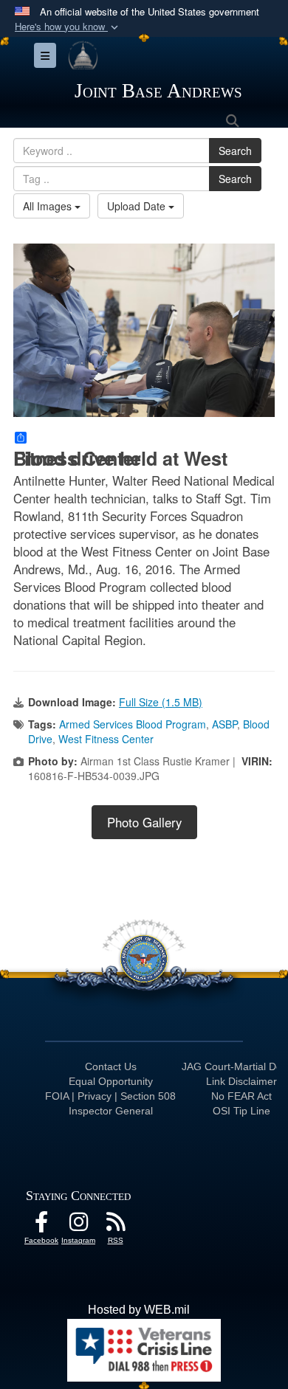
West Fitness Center (106, 738)
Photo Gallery (144, 822)
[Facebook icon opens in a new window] (41, 1225)
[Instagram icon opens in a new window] (78, 1225)
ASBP (224, 724)
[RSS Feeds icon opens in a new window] (115, 1225)
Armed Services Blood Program (132, 724)
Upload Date (137, 206)
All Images (49, 206)
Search (235, 150)
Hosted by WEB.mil (139, 1309)
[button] (68, 27)
